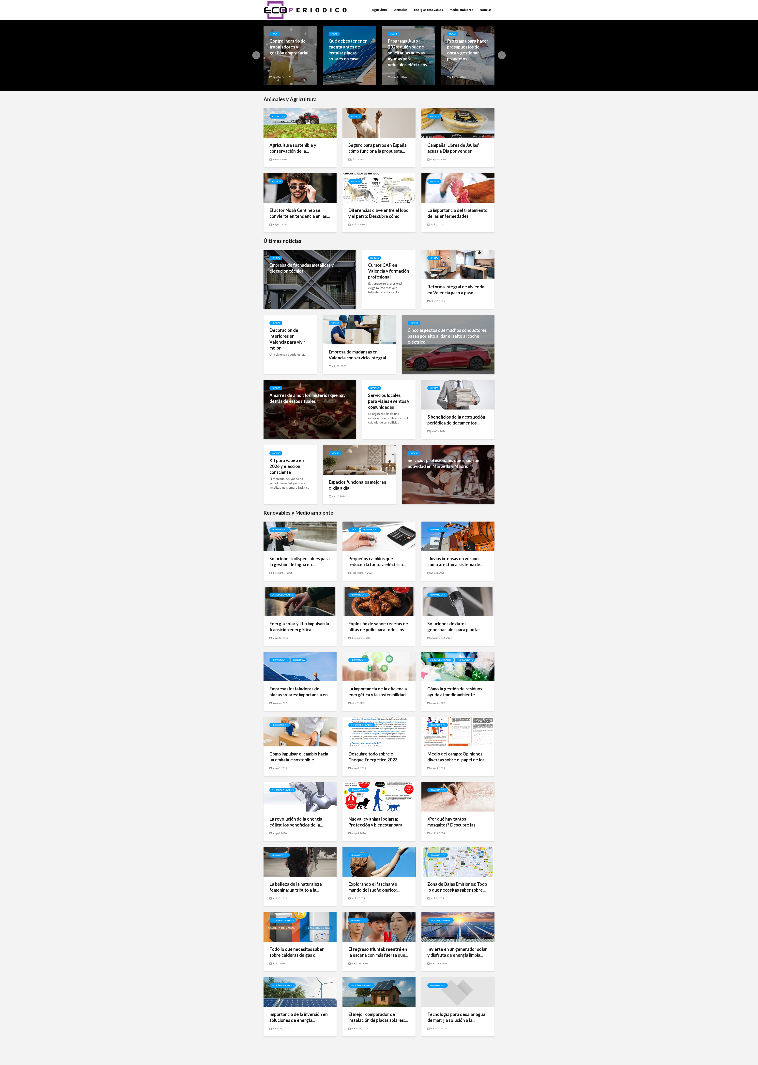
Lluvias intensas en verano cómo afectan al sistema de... (455, 561)
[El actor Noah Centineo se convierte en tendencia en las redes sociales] (300, 188)
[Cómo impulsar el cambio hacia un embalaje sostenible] (300, 731)
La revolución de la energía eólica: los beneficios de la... (296, 822)
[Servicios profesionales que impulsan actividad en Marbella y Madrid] (448, 474)
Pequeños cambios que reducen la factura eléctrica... (377, 561)
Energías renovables (428, 10)
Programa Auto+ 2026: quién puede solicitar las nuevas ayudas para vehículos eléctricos (407, 52)
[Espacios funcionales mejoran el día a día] (359, 459)
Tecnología (299, 660)
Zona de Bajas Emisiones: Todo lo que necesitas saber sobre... (457, 887)
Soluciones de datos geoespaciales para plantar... (455, 626)
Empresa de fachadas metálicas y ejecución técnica (301, 268)
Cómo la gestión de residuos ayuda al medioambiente (454, 691)
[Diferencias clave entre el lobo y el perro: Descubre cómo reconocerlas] (379, 188)
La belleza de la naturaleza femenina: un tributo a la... (295, 887)
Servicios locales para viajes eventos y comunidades (388, 401)
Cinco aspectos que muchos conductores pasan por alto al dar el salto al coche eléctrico (447, 336)
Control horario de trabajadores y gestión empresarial (288, 46)
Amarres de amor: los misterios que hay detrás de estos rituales (307, 398)
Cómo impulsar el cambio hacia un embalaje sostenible (298, 756)
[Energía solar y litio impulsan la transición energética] (300, 601)
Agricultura (379, 10)
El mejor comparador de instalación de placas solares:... (378, 1017)
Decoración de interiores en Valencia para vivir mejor (287, 339)
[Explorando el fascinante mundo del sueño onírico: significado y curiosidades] (379, 861)
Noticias (486, 10)
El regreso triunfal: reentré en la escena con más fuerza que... (378, 952)
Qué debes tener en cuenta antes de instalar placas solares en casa (348, 49)
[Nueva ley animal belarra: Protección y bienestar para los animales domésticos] (379, 796)
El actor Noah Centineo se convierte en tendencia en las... (299, 213)
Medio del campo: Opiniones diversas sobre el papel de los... (457, 756)
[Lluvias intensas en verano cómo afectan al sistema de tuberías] (457, 536)
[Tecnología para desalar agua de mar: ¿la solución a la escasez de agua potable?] (457, 992)
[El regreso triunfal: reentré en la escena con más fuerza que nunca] (379, 926)
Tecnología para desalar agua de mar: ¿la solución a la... (456, 1017)
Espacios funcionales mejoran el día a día (357, 485)
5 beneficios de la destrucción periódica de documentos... (456, 419)
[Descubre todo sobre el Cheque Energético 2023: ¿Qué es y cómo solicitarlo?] (379, 731)
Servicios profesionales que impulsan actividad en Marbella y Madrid (443, 463)
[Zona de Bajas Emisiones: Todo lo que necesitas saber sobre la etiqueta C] (457, 861)
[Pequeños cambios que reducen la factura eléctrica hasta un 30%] (379, 536)
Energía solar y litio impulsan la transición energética (299, 626)
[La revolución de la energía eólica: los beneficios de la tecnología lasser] (300, 796)
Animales (400, 10)
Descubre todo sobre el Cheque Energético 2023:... (375, 756)
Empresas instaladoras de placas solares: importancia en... (300, 691)
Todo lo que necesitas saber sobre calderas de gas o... (296, 952)
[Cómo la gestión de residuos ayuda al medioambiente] (457, 666)
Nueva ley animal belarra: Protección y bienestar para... (376, 822)
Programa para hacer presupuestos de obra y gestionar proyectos (467, 49)
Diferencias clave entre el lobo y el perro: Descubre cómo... (378, 213)
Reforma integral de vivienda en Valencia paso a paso (455, 289)
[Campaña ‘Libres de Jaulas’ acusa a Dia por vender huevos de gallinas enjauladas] (457, 122)
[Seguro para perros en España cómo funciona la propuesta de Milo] (379, 122)
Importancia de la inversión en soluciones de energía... (298, 1017)
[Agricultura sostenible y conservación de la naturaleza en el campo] (300, 122)
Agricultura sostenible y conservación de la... (292, 148)
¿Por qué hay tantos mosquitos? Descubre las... (452, 822)
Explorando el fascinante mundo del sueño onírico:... (374, 887)
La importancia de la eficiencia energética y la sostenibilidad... (378, 691)
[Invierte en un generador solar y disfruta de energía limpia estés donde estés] (457, 926)
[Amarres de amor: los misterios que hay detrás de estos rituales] (310, 409)
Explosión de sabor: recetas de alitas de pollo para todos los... (378, 626)
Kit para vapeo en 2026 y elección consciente (286, 466)
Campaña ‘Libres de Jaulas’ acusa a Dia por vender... (453, 148)
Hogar (275, 34)
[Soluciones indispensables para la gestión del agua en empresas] (300, 536)
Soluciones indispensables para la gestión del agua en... (299, 561)
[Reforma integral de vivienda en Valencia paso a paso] (457, 264)
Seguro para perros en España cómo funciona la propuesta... (377, 148)
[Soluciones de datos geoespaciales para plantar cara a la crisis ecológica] (457, 601)
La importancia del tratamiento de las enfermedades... (457, 213)
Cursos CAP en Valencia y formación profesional (388, 271)
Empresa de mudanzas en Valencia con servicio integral (357, 354)
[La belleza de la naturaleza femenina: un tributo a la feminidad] (300, 861)
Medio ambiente (461, 10)
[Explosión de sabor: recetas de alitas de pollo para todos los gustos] (379, 601)
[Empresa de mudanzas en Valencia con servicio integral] (359, 329)
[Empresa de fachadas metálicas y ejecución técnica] (310, 279)
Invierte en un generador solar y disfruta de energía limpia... (457, 952)
